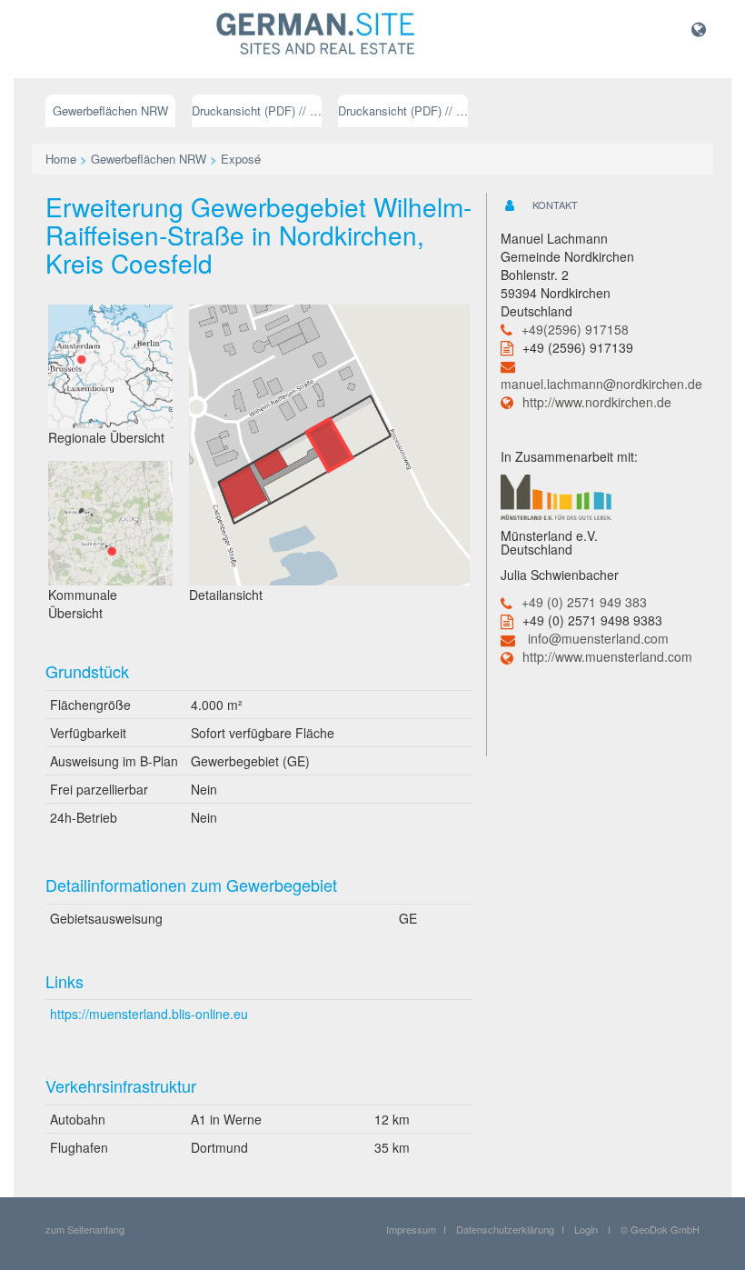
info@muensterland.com (598, 638)
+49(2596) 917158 (575, 329)
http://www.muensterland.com (607, 656)
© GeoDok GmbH (660, 1229)
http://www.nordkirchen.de (596, 402)
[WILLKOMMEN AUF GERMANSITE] (315, 34)
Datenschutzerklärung (505, 1229)
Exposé (241, 158)
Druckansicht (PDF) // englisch (403, 110)
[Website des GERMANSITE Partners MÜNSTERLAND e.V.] (556, 494)
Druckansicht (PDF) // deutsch (257, 110)
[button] (698, 28)
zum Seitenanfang (84, 1229)
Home (60, 158)
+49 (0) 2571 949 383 (584, 602)
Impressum (411, 1229)
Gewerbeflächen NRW (110, 110)
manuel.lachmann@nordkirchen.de (601, 384)
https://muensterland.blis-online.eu (149, 1014)
